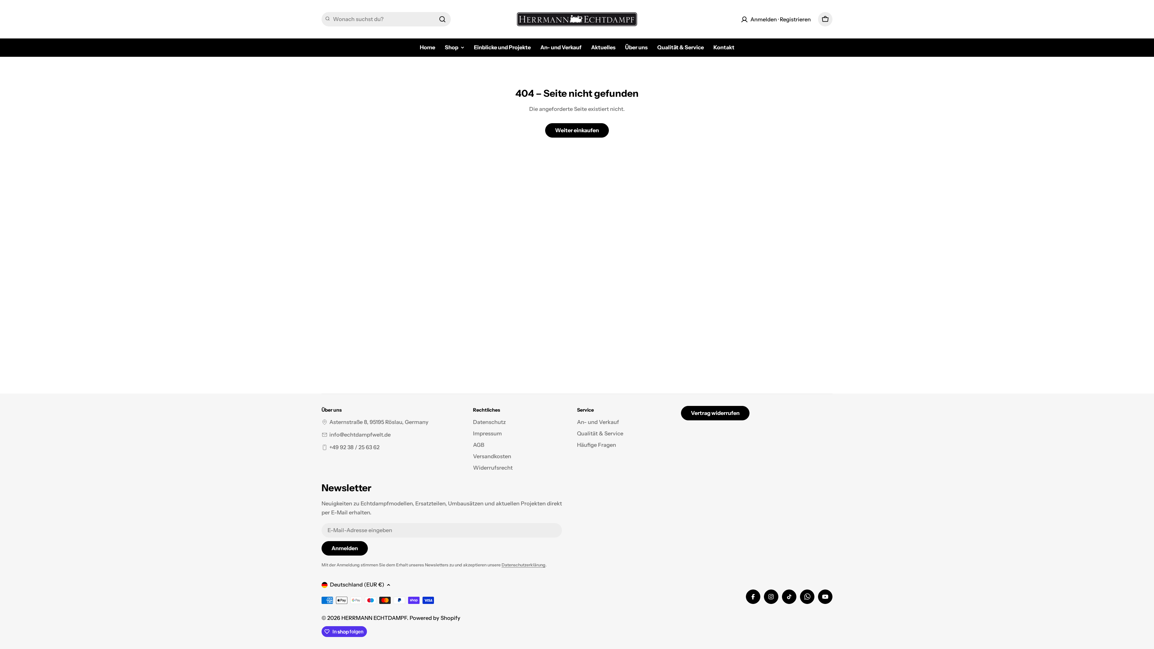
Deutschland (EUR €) (357, 584)
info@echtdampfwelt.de (360, 434)
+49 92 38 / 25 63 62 (354, 447)
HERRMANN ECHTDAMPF (374, 618)
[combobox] (386, 19)
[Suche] (442, 19)
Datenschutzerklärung (523, 565)
